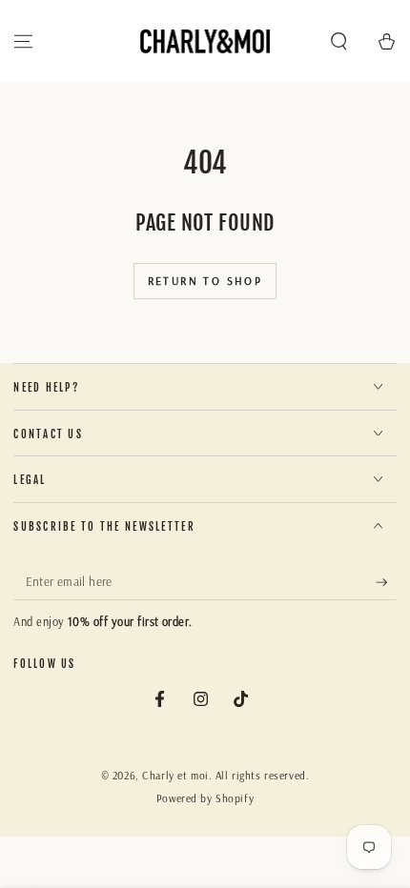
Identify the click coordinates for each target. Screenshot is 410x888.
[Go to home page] (205, 41)
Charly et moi (175, 775)
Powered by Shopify (205, 798)
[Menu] (23, 41)
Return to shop (205, 280)
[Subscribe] (386, 582)
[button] (339, 41)
